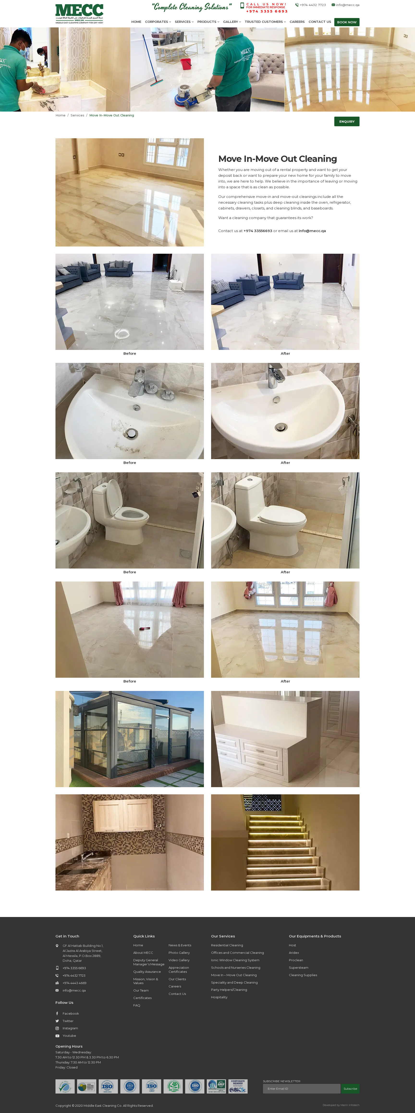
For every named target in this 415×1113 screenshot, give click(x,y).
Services (183, 22)
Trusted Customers (264, 22)
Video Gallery (179, 960)
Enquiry (346, 121)
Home (136, 22)
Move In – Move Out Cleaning (234, 975)
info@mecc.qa (348, 5)
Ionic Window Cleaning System (235, 960)
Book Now (347, 22)
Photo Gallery (179, 953)
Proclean (296, 960)
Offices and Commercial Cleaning (237, 953)
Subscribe (350, 1088)
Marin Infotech (350, 1105)
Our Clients (177, 979)
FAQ (136, 1005)
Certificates (142, 998)
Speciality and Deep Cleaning (234, 982)
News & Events (180, 945)
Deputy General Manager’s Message (149, 962)
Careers (297, 22)
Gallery (231, 22)
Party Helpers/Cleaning (229, 990)
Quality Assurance (147, 972)
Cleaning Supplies (303, 975)
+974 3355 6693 (74, 968)
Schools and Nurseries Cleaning (235, 967)
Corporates (157, 22)
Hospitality (219, 997)
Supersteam (298, 967)
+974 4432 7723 (313, 5)
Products (207, 22)
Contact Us (320, 22)
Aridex (294, 953)
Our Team (141, 990)
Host (292, 945)
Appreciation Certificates (179, 970)
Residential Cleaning (227, 945)
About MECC (143, 953)
